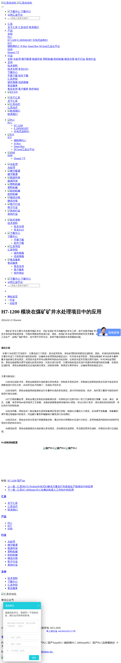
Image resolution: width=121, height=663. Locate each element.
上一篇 (50, 486)
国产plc (21, 480)
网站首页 (13, 296)
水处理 (13, 303)
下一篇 (41, 489)
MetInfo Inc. (47, 651)
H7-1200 (12, 480)
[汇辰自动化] (60, 3)
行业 (12, 300)
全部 (10, 34)
